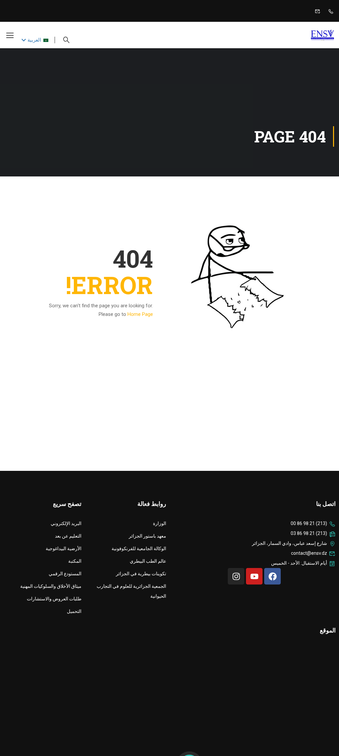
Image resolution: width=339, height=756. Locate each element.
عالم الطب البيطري (148, 561)
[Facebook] (272, 576)
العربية (34, 40)
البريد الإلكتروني (66, 523)
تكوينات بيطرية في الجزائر (141, 573)
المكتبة (74, 561)
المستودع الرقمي (65, 573)
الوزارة (159, 523)
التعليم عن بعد (68, 536)
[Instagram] (236, 576)
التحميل (74, 611)
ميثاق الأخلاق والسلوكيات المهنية (50, 586)
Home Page (140, 314)
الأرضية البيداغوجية (63, 548)
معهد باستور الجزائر (147, 536)
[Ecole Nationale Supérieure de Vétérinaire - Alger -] (308, 35)
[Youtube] (254, 576)
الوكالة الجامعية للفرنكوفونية (139, 548)
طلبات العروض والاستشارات (54, 598)
